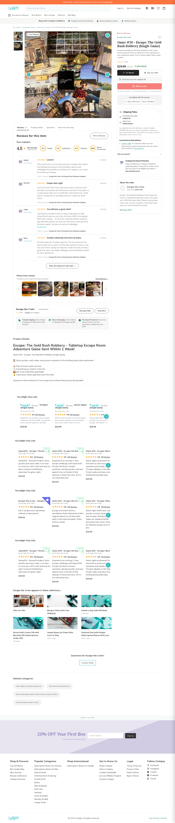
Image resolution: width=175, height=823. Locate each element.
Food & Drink (40, 779)
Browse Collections (18, 776)
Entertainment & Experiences (59, 686)
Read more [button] (41, 227)
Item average (32, 147)
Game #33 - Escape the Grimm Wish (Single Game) (68, 501)
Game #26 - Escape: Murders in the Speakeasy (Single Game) (102, 451)
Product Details (37, 127)
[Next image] (107, 74)
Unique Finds (40, 802)
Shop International (78, 761)
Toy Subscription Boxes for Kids (27, 702)
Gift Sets (61, 15)
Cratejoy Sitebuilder (107, 772)
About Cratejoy (105, 766)
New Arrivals (49, 15)
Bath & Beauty (40, 786)
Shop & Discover (19, 761)
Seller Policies (133, 772)
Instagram (153, 768)
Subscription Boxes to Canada (80, 766)
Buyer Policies (133, 776)
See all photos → (102, 279)
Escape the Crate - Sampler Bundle (34, 501)
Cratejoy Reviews (17, 779)
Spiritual (37, 792)
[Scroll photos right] (106, 289)
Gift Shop (72, 15)
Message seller (126, 210)
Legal (130, 761)
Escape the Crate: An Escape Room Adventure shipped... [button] (67, 176)
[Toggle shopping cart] (164, 8)
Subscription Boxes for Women (48, 766)
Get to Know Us (108, 761)
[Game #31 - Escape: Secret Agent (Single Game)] (71, 416)
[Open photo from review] (29, 289)
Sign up (130, 736)
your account (139, 148)
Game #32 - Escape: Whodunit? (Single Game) (102, 501)
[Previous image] (28, 74)
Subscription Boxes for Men (46, 769)
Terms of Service (134, 766)
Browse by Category (20, 15)
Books (37, 782)
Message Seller (85, 311)
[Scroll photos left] (19, 289)
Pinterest (153, 775)
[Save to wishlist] (160, 37)
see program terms (132, 171)
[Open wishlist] (158, 8)
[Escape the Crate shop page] (122, 188)
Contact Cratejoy (106, 779)
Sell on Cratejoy (134, 8)
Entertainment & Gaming (45, 776)
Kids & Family (40, 772)
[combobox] (68, 8)
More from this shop (66, 127)
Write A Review (99, 136)
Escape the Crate (28, 27)
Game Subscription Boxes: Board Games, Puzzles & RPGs (37, 694)
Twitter (152, 772)
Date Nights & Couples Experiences (29, 686)
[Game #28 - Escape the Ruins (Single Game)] (36, 416)
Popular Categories (45, 761)
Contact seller (126, 143)
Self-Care (38, 789)
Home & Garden (41, 796)
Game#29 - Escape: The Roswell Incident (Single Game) (34, 451)
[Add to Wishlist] (47, 450)
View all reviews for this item (61, 266)
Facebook (153, 765)
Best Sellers (36, 15)
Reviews (22, 127)
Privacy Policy (133, 769)
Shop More (102, 311)
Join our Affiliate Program (110, 776)
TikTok (152, 778)
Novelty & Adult (41, 799)
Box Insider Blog (17, 769)
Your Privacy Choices (158, 818)
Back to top (87, 717)
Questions (51, 127)
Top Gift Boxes (16, 766)
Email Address (95, 735)
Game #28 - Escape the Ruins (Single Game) (68, 451)
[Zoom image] (107, 35)
